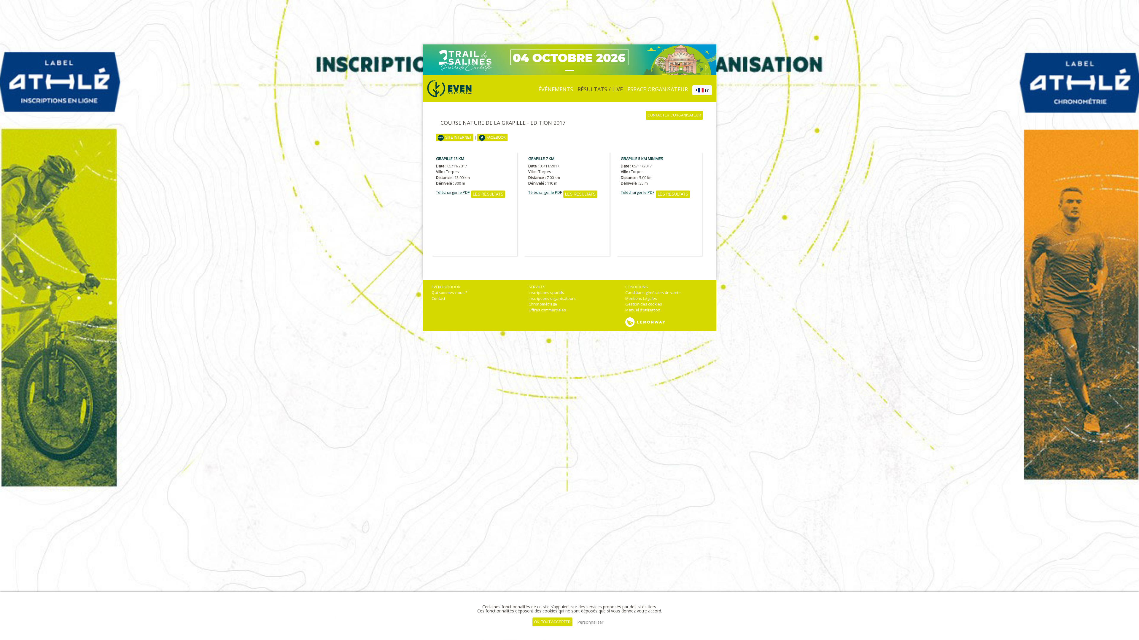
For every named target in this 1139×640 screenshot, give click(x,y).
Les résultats (488, 194)
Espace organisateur (657, 89)
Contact (438, 298)
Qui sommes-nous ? (449, 292)
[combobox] (702, 90)
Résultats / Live (600, 89)
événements (555, 89)
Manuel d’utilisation (642, 310)
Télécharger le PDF (453, 192)
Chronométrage (543, 304)
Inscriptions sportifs (546, 292)
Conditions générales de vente (653, 292)
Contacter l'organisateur (674, 115)
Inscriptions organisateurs (552, 298)
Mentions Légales (641, 298)
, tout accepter (552, 622)
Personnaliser (590, 622)
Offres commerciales (547, 310)
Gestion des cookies (643, 304)
